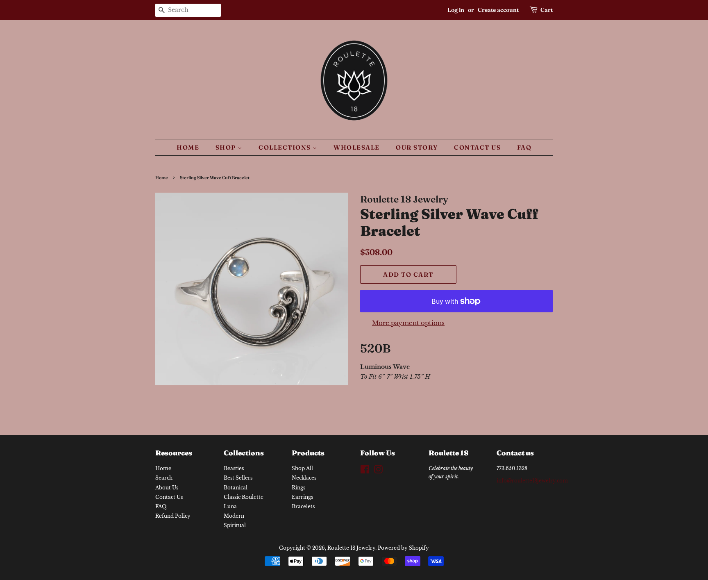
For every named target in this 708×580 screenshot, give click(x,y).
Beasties (234, 468)
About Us (166, 487)
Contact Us (477, 147)
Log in (455, 10)
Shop (227, 147)
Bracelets (303, 506)
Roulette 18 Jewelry (351, 548)
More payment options (408, 323)
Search (163, 478)
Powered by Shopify (403, 548)
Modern (234, 516)
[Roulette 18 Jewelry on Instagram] (378, 471)
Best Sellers (238, 478)
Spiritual (235, 525)
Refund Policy (173, 516)
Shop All (302, 468)
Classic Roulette (243, 497)
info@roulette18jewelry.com (532, 481)
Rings (298, 487)
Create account (498, 10)
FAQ (524, 147)
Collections (286, 147)
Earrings (302, 497)
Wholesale (357, 147)
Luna (230, 506)
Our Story (417, 147)
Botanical (235, 487)
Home (188, 147)
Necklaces (304, 478)
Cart (546, 10)
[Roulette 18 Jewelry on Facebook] (365, 471)
